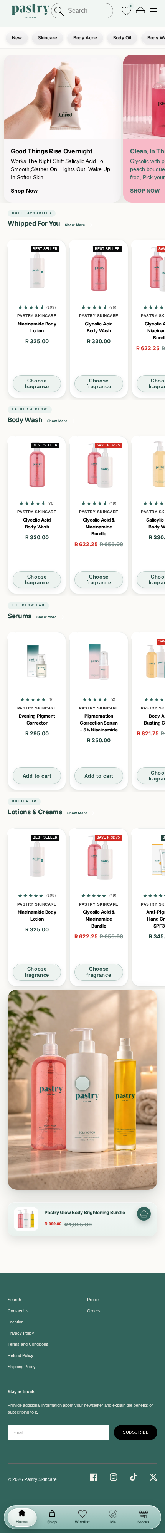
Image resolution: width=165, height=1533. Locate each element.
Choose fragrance (37, 384)
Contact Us (18, 1310)
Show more (57, 421)
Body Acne (85, 37)
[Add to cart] (144, 1214)
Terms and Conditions (28, 1344)
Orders (94, 1310)
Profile (93, 1299)
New (17, 37)
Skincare (47, 37)
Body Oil (122, 37)
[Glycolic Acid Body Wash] (98, 269)
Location (15, 1322)
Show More (75, 225)
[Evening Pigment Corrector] (37, 661)
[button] (153, 11)
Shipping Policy (22, 1366)
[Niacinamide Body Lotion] (37, 269)
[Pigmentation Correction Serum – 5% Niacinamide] (98, 661)
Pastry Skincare (40, 1479)
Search (14, 1299)
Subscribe (135, 1432)
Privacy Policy (21, 1333)
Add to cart (37, 776)
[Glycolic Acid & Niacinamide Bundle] (98, 465)
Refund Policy (20, 1355)
